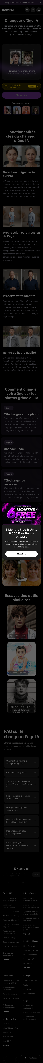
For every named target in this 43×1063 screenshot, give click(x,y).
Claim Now (21, 554)
